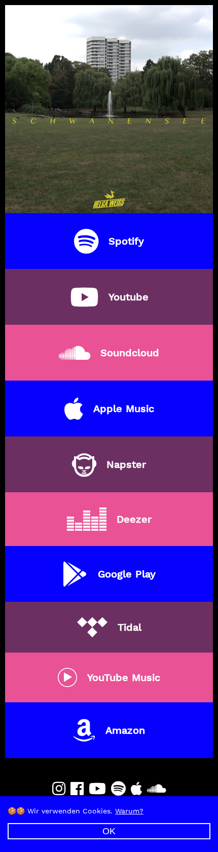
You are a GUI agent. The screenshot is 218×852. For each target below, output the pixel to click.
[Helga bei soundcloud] (156, 789)
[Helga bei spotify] (118, 789)
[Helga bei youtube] (97, 789)
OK (109, 831)
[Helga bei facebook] (77, 789)
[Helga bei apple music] (136, 789)
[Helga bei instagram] (58, 789)
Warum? (129, 811)
